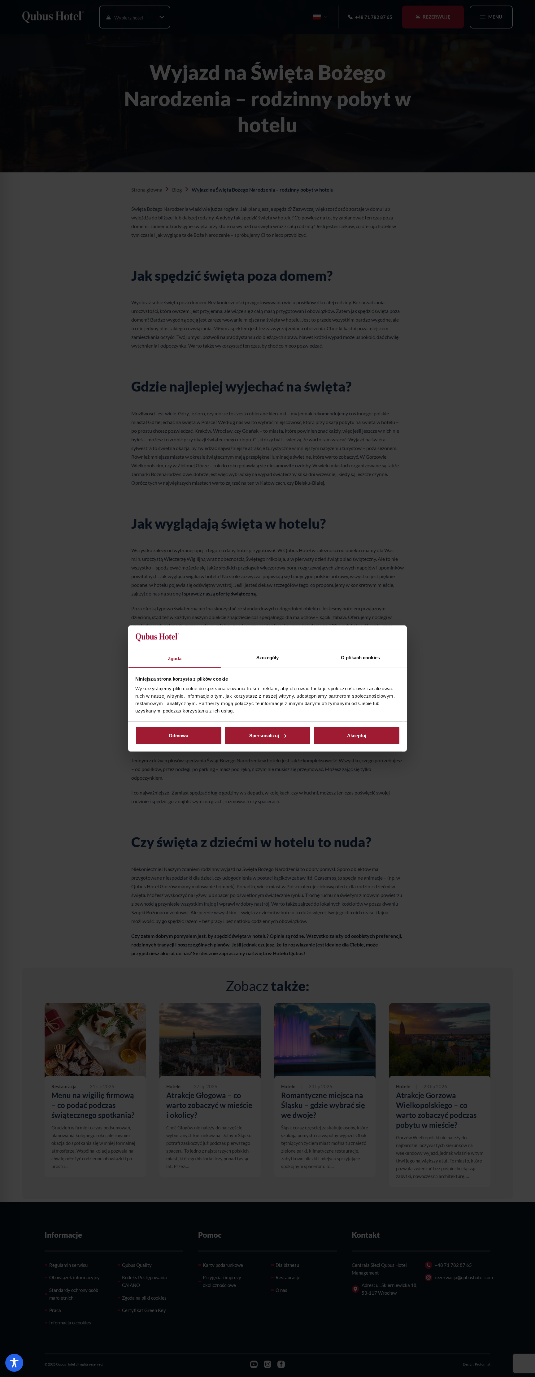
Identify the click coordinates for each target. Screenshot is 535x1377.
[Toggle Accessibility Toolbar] (14, 1362)
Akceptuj (356, 735)
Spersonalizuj (264, 735)
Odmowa (178, 735)
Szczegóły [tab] (267, 657)
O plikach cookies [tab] (360, 657)
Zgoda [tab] (175, 658)
